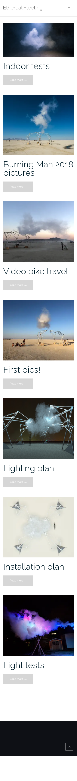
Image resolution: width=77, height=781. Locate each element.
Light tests (23, 665)
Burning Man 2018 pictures (38, 168)
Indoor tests (26, 66)
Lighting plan (28, 468)
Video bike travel (35, 271)
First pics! (21, 370)
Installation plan (33, 567)
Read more (21, 81)
